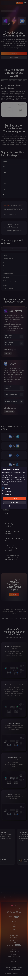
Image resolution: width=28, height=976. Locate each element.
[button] (14, 506)
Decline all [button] (14, 502)
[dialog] (14, 488)
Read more (5, 484)
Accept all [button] (15, 498)
